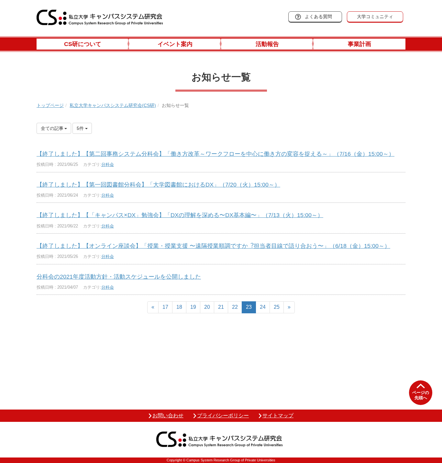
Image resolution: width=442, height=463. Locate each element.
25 (277, 307)
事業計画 (359, 44)
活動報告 (267, 44)
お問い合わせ (167, 415)
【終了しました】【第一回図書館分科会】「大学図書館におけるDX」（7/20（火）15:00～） (158, 184)
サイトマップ (277, 415)
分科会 (107, 164)
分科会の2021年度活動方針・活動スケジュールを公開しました (119, 276)
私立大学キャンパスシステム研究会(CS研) (113, 105)
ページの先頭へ (420, 395)
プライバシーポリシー (223, 415)
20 (207, 307)
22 (235, 307)
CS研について (82, 44)
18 (179, 307)
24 (263, 307)
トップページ (50, 105)
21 (221, 307)
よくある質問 (318, 16)
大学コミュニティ (375, 16)
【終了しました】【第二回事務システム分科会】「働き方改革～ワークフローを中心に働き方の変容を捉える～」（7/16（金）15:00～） (215, 154)
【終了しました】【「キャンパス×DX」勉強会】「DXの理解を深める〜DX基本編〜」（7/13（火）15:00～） (180, 215)
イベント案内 (175, 44)
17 (165, 307)
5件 (81, 128)
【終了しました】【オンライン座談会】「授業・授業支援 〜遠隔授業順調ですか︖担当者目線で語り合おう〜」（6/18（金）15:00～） (213, 246)
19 (193, 307)
